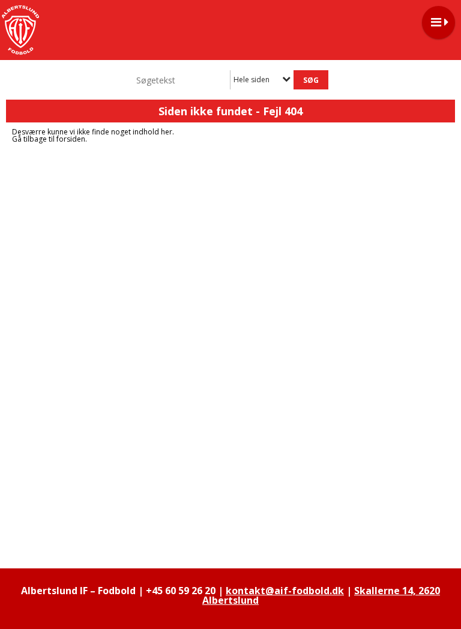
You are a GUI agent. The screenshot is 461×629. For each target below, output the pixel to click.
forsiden (70, 139)
